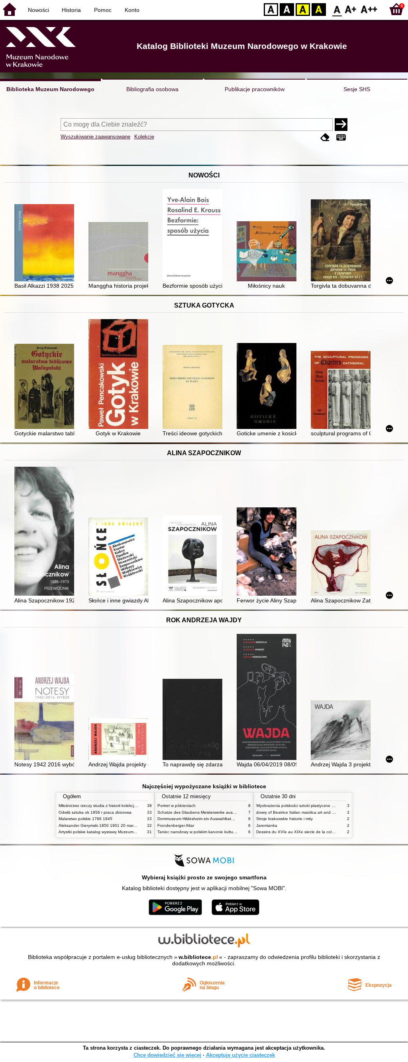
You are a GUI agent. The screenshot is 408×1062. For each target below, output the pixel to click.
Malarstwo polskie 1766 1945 (85, 818)
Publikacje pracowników (254, 89)
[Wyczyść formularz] (325, 137)
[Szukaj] (341, 124)
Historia (71, 10)
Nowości (38, 10)
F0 (337, 9)
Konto (132, 10)
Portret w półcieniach (176, 805)
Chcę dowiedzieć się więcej (167, 1055)
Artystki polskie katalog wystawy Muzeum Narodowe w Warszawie (118, 832)
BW (287, 9)
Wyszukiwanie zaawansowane (95, 137)
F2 (369, 9)
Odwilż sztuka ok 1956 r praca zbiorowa (95, 812)
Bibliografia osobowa (152, 89)
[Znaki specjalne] (341, 137)
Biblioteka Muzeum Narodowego (50, 89)
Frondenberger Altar (175, 825)
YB (302, 9)
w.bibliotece (198, 957)
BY (318, 9)
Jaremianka (266, 825)
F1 (351, 9)
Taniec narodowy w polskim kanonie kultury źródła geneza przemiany (220, 832)
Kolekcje (144, 137)
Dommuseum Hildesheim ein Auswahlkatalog (198, 818)
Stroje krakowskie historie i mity (284, 818)
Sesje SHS (356, 89)
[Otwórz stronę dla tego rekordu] (46, 243)
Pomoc (103, 10)
